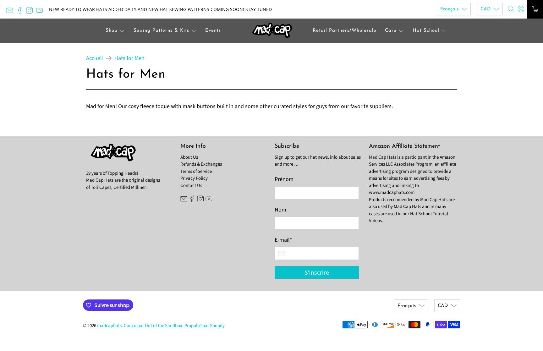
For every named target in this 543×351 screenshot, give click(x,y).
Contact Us (191, 185)
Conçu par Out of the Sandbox (153, 325)
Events (213, 30)
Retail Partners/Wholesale (344, 30)
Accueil (94, 58)
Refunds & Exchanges (201, 164)
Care (391, 30)
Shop (112, 30)
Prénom (284, 179)
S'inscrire (317, 272)
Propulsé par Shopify (204, 325)
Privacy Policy (194, 178)
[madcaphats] (271, 31)
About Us (189, 157)
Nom (280, 210)
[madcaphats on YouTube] (41, 12)
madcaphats (109, 325)
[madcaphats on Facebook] (21, 12)
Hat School (426, 30)
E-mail (283, 240)
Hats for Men (129, 58)
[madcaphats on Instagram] (31, 12)
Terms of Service (196, 171)
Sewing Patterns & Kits (161, 30)
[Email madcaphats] (11, 12)
